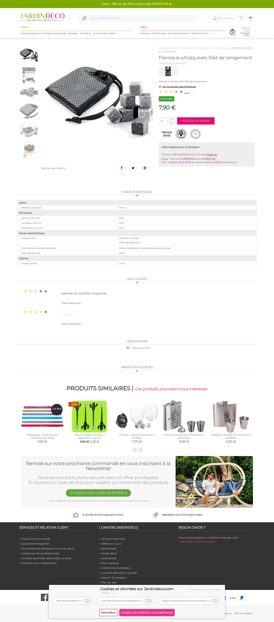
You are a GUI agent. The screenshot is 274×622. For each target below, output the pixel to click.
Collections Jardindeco (116, 568)
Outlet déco (109, 553)
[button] (171, 119)
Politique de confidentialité (38, 563)
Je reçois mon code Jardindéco (98, 492)
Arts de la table (158, 33)
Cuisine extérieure (30, 33)
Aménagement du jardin (53, 33)
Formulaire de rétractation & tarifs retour (48, 548)
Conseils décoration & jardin (119, 572)
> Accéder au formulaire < (197, 542)
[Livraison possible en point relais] (181, 134)
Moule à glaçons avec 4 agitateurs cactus (90, 436)
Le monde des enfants (104, 33)
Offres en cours (111, 543)
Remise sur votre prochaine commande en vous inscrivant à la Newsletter (98, 466)
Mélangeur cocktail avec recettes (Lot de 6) (42, 436)
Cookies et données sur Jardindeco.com (137, 589)
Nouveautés (108, 558)
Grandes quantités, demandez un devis (46, 558)
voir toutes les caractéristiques (179, 86)
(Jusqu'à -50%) (245, 32)
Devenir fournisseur (114, 577)
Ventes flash (109, 548)
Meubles (145, 33)
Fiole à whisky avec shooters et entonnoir (184, 436)
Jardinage (73, 33)
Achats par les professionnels (40, 553)
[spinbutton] (166, 121)
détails (106, 593)
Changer (211, 154)
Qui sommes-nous (113, 539)
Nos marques (110, 563)
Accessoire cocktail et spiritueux (204, 48)
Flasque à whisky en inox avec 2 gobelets (231, 436)
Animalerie (85, 33)
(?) (80, 600)
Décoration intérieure (179, 33)
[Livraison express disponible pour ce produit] (195, 134)
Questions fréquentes (35, 543)
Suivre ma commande (35, 539)
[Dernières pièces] (167, 134)
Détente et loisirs (200, 33)
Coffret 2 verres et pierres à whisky (136, 436)
